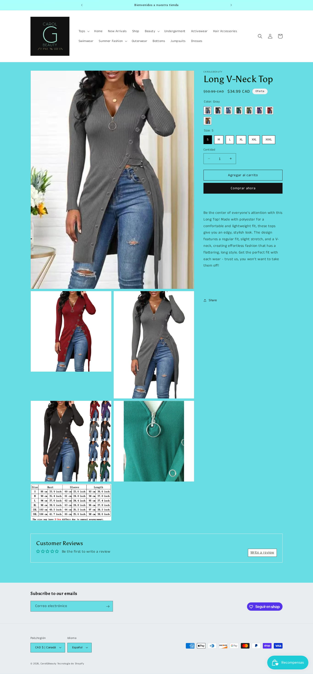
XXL (254, 138)
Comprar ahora (243, 188)
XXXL (268, 138)
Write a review (262, 552)
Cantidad (209, 149)
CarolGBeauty (48, 663)
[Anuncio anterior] (82, 5)
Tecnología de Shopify (70, 663)
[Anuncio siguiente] (231, 5)
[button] (83, 31)
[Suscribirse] (108, 606)
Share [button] (213, 300)
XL (241, 138)
